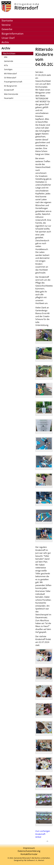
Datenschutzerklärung (29, 850)
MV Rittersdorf (10, 73)
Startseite (7, 20)
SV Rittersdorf (10, 77)
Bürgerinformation (12, 33)
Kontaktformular (29, 854)
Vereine (6, 25)
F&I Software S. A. (30, 860)
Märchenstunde (11, 94)
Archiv (5, 42)
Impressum (29, 847)
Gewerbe (7, 29)
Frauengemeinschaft (13, 81)
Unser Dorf (8, 38)
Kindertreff (9, 90)
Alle (5, 57)
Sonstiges (8, 69)
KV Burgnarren (10, 86)
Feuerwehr (9, 98)
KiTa (6, 65)
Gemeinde (8, 61)
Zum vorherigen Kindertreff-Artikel (42, 834)
